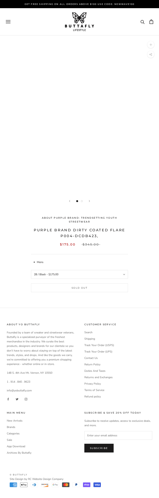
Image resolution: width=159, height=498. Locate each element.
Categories (13, 433)
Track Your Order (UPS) (98, 351)
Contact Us (91, 358)
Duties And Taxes (94, 371)
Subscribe (99, 448)
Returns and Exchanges (98, 377)
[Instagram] (26, 399)
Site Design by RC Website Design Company (36, 479)
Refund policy (92, 396)
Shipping (89, 339)
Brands (11, 427)
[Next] (89, 201)
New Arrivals (14, 421)
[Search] (143, 22)
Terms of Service (94, 390)
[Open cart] (151, 21)
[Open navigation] (8, 21)
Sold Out (79, 287)
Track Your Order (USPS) (99, 345)
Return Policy (92, 364)
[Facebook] (8, 399)
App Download (16, 446)
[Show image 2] (82, 201)
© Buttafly (18, 474)
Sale (9, 440)
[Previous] (69, 201)
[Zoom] (150, 44)
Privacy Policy (92, 384)
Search (88, 332)
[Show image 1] (77, 201)
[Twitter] (17, 399)
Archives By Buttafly (19, 453)
